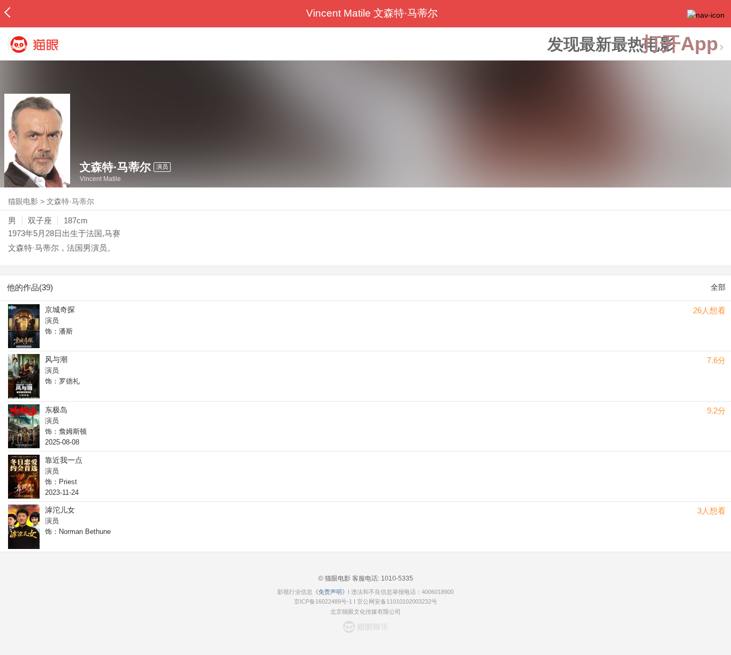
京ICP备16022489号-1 (323, 601)
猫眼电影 (23, 201)
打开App (680, 44)
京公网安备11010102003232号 (397, 601)
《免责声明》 (330, 592)
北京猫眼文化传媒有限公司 (365, 611)
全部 (718, 287)
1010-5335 (396, 578)
